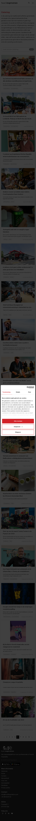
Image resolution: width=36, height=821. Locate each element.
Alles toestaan (18, 421)
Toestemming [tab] (6, 392)
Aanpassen (17, 426)
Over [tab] (29, 392)
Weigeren (18, 432)
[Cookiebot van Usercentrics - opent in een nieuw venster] (26, 387)
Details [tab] (18, 392)
